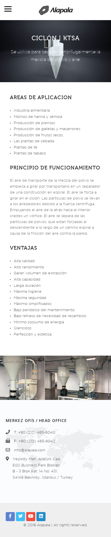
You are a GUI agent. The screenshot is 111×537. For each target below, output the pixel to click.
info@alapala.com (29, 450)
